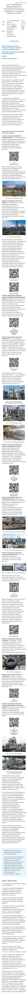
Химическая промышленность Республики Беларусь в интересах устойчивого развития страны (12, 47)
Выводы (4, 56)
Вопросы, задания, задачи (9, 58)
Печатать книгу (22, 2)
